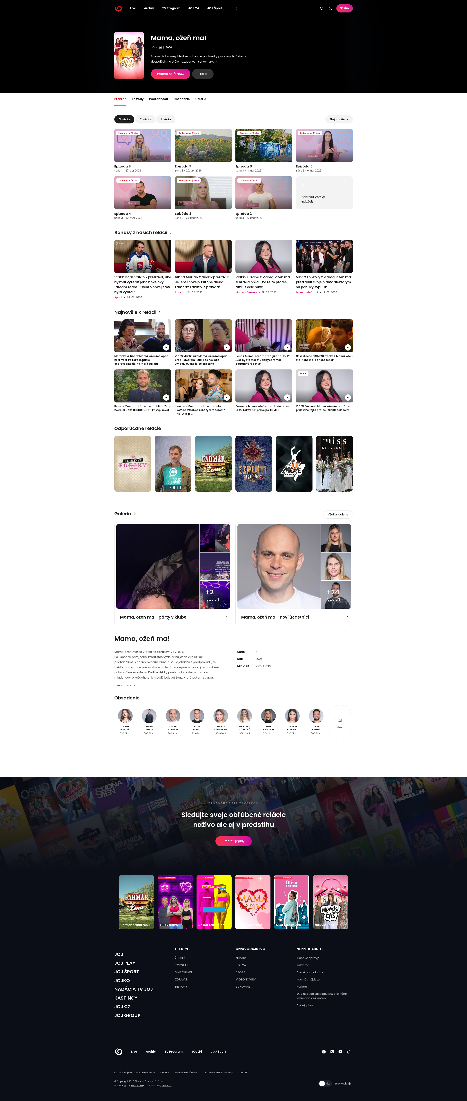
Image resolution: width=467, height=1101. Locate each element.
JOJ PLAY (124, 963)
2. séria (145, 119)
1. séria (166, 119)
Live (133, 8)
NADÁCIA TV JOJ (133, 989)
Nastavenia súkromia (187, 1072)
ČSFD (155, 47)
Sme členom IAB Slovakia (219, 1072)
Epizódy (138, 99)
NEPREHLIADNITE (310, 949)
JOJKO (122, 980)
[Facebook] (324, 1052)
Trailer (203, 74)
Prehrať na (164, 74)
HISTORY (181, 987)
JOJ (118, 954)
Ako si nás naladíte (310, 972)
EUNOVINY (243, 987)
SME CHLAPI (183, 972)
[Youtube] (340, 1052)
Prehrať (228, 841)
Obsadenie (181, 99)
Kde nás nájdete (308, 979)
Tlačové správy (308, 958)
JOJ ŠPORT (126, 972)
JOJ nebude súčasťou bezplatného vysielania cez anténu (322, 996)
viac (211, 61)
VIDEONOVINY (246, 979)
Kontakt (243, 1072)
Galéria (200, 99)
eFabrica (167, 1085)
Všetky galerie (338, 514)
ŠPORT (240, 972)
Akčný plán (305, 1005)
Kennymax (137, 1085)
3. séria (124, 119)
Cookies (164, 1072)
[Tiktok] (349, 1052)
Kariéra (302, 987)
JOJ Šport (214, 8)
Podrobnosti (158, 99)
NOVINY (241, 958)
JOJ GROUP (127, 1015)
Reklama (303, 965)
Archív (149, 8)
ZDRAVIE (181, 979)
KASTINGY (125, 998)
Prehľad (120, 99)
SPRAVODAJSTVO (250, 949)
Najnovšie (337, 119)
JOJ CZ (122, 1006)
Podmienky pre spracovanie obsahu (134, 1072)
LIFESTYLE (182, 949)
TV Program (171, 8)
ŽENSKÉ (180, 958)
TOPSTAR (181, 965)
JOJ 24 (193, 8)
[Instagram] (332, 1052)
